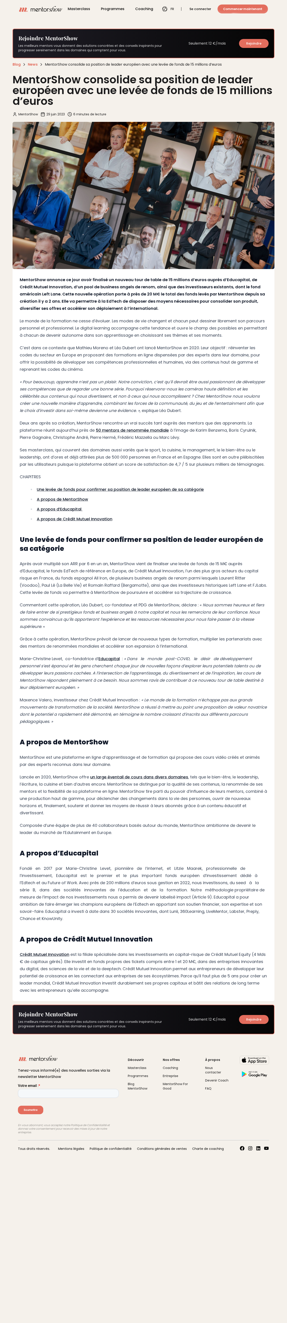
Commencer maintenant (242, 9)
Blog (17, 64)
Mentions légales (71, 1148)
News (33, 64)
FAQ (208, 1088)
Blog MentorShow (137, 1086)
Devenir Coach (216, 1080)
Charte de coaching (208, 1148)
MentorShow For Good (175, 1086)
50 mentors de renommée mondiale (132, 430)
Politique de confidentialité (111, 1148)
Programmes (112, 8)
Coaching (144, 8)
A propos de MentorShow (62, 499)
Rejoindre (253, 43)
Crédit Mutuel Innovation (44, 954)
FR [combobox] (172, 9)
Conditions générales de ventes (162, 1148)
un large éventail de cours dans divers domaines (139, 777)
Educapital (109, 659)
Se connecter (200, 9)
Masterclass (79, 8)
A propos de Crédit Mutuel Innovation (74, 519)
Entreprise (170, 1076)
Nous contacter (213, 1070)
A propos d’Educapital (60, 509)
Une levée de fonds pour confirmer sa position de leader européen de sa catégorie (120, 489)
